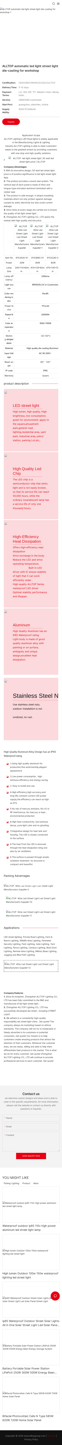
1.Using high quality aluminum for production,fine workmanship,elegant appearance (28, 767)
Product (26, 1183)
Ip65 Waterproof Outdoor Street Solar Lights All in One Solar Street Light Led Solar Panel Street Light (30, 1323)
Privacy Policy (31, 1439)
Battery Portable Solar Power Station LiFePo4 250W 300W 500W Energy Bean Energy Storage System (28, 1371)
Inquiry (11, 121)
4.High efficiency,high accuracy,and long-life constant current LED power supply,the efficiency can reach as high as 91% (29, 797)
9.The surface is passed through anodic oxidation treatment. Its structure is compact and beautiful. (29, 860)
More (35, 1183)
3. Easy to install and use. (22, 786)
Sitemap (51, 1435)
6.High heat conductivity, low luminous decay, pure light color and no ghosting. (29, 823)
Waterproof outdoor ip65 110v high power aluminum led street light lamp (29, 1227)
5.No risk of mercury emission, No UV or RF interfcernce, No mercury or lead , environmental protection (29, 812)
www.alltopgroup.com (34, 1435)
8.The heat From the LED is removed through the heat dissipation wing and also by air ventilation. (28, 848)
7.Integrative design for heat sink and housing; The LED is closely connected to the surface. (29, 835)
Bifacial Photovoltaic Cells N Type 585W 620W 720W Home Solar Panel (27, 1418)
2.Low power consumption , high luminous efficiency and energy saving (29, 778)
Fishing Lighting (11, 1183)
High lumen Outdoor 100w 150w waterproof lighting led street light (30, 1275)
